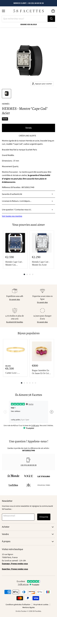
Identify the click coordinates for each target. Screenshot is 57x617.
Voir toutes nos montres (12, 216)
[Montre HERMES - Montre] (6, 93)
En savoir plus (14, 299)
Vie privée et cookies (40, 604)
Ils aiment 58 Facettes (14, 322)
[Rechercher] (51, 19)
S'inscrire (43, 516)
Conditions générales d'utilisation (18, 604)
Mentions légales (28, 607)
